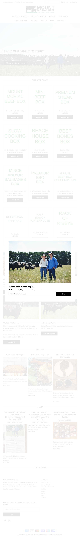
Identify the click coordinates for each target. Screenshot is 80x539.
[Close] (74, 238)
